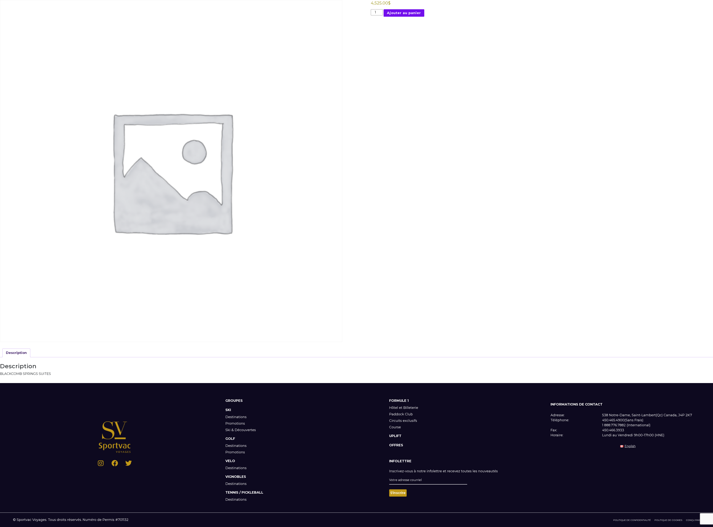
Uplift (395, 436)
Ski (228, 410)
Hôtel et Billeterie (403, 408)
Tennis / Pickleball (244, 492)
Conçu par (693, 520)
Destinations (236, 417)
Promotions (235, 423)
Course (395, 427)
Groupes (234, 401)
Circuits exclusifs (403, 421)
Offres (396, 445)
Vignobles (235, 477)
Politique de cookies (668, 520)
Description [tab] (16, 353)
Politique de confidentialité (632, 520)
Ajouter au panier (404, 13)
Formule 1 (399, 401)
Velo (230, 461)
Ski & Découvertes (240, 430)
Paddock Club (401, 414)
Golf (230, 439)
